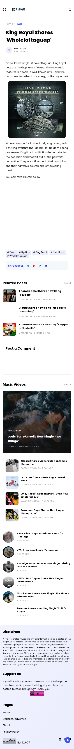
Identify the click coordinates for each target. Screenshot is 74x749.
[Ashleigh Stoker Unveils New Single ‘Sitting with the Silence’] (8, 567)
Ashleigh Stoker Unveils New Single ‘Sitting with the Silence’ (43, 565)
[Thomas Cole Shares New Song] (9, 295)
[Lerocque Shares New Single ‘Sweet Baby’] (12, 482)
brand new (14, 430)
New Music (58, 252)
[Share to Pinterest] (34, 266)
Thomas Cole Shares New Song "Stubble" (40, 293)
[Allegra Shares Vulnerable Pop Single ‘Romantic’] (12, 465)
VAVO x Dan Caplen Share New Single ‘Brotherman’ (40, 580)
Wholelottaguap (18, 256)
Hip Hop (25, 252)
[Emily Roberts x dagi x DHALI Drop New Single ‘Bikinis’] (12, 498)
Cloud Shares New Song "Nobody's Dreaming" (42, 309)
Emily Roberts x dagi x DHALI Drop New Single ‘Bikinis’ (44, 495)
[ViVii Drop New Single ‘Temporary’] (8, 552)
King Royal (41, 252)
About (6, 725)
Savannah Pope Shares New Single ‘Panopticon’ (42, 512)
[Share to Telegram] (46, 266)
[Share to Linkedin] (40, 266)
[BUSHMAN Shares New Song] (9, 329)
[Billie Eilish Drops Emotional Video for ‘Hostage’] (8, 537)
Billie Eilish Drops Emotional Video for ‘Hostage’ (40, 535)
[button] (52, 266)
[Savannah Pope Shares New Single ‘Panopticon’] (12, 515)
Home (9, 24)
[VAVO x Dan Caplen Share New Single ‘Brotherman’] (8, 582)
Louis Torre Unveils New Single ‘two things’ (34, 438)
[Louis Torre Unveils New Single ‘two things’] (37, 422)
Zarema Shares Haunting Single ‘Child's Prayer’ (41, 610)
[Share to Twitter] (28, 266)
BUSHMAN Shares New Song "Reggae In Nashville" (43, 326)
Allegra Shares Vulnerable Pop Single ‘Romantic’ (44, 462)
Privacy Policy (11, 731)
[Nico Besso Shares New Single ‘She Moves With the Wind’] (8, 597)
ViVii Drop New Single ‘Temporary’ (38, 550)
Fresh (19, 23)
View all (67, 283)
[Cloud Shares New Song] (9, 312)
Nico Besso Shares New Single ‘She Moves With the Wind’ (43, 595)
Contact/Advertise (14, 719)
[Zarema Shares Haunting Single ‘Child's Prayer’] (8, 612)
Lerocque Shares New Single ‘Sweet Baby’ (43, 479)
